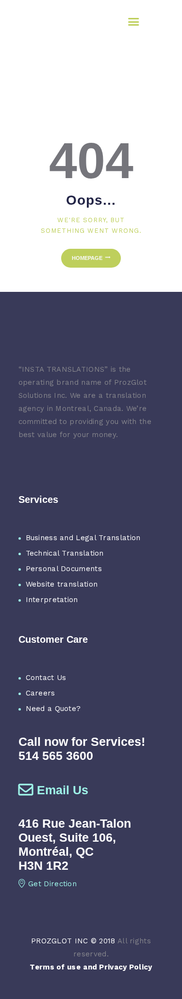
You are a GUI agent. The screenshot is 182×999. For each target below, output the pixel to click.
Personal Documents (64, 568)
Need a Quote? (53, 708)
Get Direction (52, 883)
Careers (40, 693)
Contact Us (46, 677)
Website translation (62, 584)
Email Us (62, 790)
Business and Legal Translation (83, 537)
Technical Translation (65, 553)
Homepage (87, 258)
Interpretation (52, 599)
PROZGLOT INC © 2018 (73, 941)
